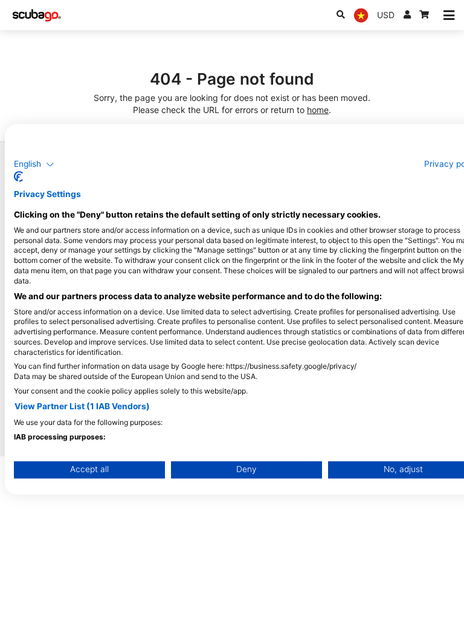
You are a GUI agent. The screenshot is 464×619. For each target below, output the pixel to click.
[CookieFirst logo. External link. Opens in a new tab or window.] (18, 177)
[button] (34, 164)
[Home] (37, 15)
